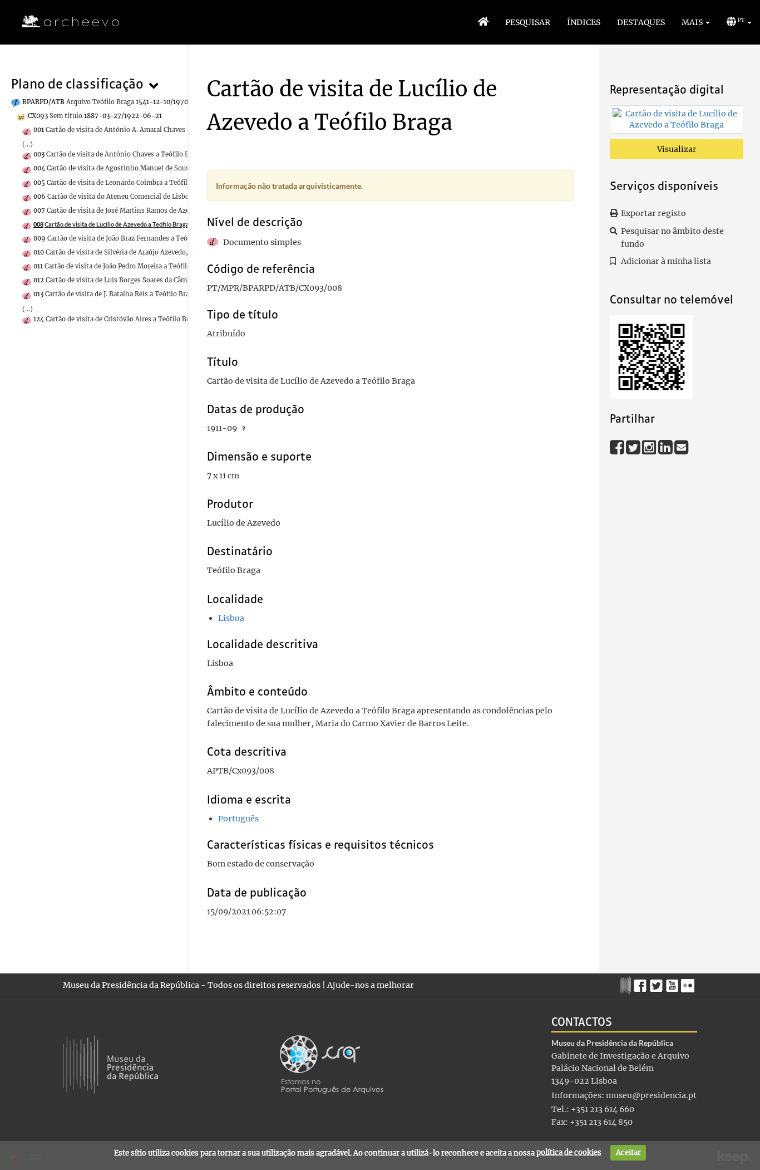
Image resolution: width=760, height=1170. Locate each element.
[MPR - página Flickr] (689, 982)
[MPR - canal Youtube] (673, 982)
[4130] (676, 121)
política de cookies (568, 1152)
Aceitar (628, 1152)
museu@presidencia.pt (651, 1095)
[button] (695, 22)
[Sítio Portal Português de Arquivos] (331, 1064)
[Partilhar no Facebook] (618, 447)
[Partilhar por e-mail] (681, 447)
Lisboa (231, 618)
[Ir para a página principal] (63, 22)
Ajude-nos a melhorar (370, 985)
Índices (583, 22)
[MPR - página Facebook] (642, 982)
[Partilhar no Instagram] (650, 447)
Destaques (641, 22)
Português (238, 819)
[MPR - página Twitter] (658, 982)
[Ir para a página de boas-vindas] (483, 22)
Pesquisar (527, 22)
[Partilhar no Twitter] (634, 447)
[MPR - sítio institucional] (627, 984)
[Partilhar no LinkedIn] (666, 447)
